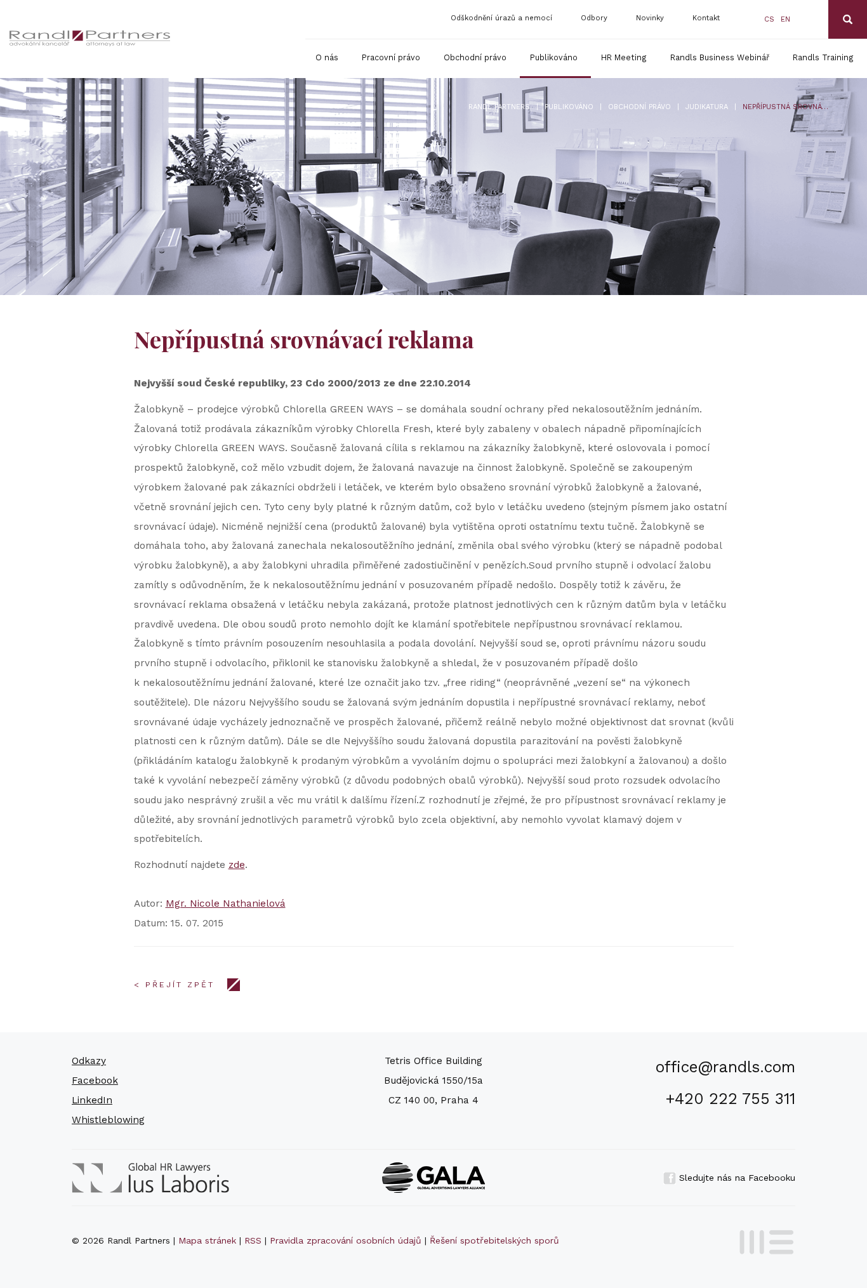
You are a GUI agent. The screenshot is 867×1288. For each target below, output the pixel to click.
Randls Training (823, 57)
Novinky (650, 18)
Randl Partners (499, 107)
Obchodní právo (475, 57)
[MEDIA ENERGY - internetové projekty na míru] (762, 1240)
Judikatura (706, 107)
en (785, 19)
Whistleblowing (108, 1120)
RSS (252, 1240)
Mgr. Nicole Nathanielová (226, 903)
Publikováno (554, 57)
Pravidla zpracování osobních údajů (345, 1240)
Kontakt (706, 18)
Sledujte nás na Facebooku (735, 1178)
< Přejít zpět (174, 984)
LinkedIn (92, 1100)
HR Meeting (624, 57)
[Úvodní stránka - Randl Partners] (90, 38)
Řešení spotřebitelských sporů (494, 1240)
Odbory (594, 18)
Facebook (95, 1080)
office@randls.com (725, 1067)
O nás (326, 57)
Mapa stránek (207, 1240)
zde (236, 865)
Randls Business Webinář (719, 57)
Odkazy (89, 1061)
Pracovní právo (391, 57)
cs (769, 19)
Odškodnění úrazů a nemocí (501, 18)
